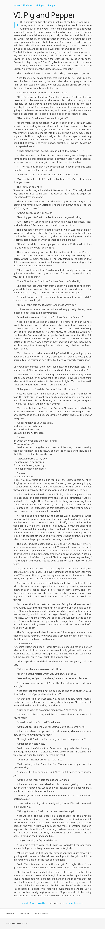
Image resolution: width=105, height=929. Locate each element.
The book (28, 5)
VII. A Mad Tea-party (74, 903)
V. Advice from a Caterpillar (34, 903)
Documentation (41, 913)
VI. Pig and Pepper (46, 5)
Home (16, 5)
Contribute (24, 913)
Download (10, 913)
